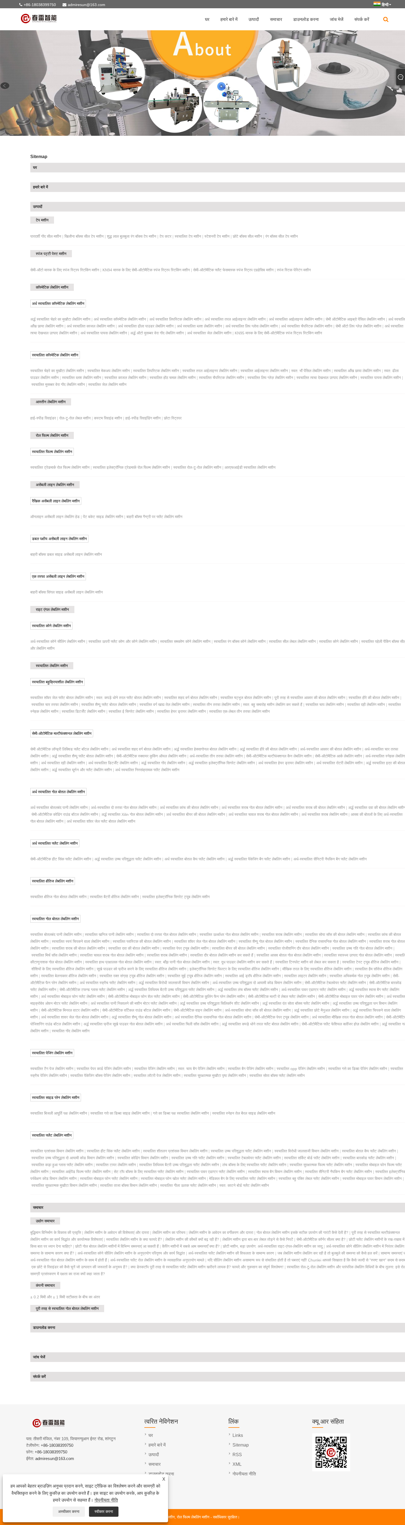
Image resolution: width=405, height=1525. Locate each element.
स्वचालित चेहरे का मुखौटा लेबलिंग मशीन (57, 371)
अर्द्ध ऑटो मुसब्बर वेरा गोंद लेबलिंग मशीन (157, 333)
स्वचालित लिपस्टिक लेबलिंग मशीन (156, 371)
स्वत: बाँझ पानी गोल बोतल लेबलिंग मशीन (182, 962)
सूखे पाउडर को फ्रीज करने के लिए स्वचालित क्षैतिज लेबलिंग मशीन (141, 969)
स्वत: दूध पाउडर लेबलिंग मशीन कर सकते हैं (242, 962)
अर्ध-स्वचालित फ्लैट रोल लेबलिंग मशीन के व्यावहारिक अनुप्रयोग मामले (157, 1260)
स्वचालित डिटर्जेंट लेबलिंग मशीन (83, 711)
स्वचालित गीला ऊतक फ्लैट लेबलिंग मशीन (188, 1185)
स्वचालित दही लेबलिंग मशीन (366, 704)
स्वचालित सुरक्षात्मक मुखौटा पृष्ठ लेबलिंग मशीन (215, 1075)
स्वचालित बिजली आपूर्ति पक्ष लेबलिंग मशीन (58, 1113)
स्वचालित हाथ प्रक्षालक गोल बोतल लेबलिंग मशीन (118, 962)
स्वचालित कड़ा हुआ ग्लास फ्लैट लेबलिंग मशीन (62, 1165)
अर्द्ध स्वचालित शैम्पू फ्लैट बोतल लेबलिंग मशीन (82, 756)
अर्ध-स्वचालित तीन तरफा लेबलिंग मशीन (216, 756)
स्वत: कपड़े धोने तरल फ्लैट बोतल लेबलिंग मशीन (128, 697)
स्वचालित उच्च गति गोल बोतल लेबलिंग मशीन (362, 948)
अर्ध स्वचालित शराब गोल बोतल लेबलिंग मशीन (252, 807)
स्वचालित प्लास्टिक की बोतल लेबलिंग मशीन (142, 941)
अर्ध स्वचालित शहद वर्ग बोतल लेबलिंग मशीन (141, 749)
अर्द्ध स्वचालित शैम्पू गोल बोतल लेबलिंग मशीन (141, 1017)
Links (238, 1435)
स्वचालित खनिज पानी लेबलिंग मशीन (109, 934)
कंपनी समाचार (45, 1285)
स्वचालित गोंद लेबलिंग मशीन (71, 1031)
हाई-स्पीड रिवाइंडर (43, 418)
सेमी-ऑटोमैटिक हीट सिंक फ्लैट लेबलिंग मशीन (60, 859)
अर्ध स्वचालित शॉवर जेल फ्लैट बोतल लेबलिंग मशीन (101, 821)
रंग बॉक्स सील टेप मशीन (281, 236)
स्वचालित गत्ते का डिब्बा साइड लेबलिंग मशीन (120, 1113)
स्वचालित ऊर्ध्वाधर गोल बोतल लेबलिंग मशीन (228, 934)
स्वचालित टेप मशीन (188, 236)
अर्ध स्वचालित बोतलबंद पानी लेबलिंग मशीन (59, 807)
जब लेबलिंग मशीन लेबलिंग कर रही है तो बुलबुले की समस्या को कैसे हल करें (327, 1253)
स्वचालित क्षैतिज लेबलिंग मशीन (52, 881)
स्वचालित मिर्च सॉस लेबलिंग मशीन (54, 955)
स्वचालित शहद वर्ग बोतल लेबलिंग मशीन (190, 697)
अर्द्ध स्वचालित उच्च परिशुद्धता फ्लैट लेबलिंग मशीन (127, 859)
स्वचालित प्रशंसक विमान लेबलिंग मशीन (56, 1151)
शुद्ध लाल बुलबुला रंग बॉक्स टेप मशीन (131, 236)
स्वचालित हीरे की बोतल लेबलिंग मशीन (374, 697)
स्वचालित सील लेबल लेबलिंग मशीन (292, 641)
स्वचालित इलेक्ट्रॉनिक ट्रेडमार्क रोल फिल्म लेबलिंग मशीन (131, 467)
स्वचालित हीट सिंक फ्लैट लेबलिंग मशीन (113, 1151)
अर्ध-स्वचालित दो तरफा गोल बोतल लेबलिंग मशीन (123, 807)
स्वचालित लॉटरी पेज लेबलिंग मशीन (157, 1075)
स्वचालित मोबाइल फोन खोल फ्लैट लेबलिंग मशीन (173, 1178)
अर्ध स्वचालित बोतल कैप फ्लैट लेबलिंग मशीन (194, 859)
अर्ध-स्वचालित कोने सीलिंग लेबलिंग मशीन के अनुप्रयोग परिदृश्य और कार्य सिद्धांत (131, 1253)
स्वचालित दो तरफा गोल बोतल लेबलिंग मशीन (166, 934)
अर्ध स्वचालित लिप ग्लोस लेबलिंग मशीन (251, 326)
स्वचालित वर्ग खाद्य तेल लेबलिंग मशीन (164, 704)
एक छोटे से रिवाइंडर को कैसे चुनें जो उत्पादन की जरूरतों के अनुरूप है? (79, 1267)
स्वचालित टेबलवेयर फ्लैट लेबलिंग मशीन (254, 1158)
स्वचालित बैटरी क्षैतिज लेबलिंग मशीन (114, 897)
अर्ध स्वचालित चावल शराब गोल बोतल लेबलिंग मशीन (263, 814)
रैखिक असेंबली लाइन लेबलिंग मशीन (56, 501)
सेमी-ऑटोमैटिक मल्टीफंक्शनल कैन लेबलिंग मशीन (279, 756)
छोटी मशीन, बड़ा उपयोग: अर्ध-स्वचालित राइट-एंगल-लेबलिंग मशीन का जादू (273, 1246)
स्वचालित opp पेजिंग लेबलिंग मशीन (301, 1068)
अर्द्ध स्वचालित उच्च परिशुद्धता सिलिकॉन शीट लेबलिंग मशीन (219, 1003)
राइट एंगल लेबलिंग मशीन (52, 609)
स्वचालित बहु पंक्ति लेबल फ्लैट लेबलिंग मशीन (309, 1178)
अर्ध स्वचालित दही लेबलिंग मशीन (63, 763)
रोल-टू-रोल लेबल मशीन (75, 418)
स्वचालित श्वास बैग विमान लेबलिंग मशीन (275, 1171)
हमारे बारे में (228, 19)
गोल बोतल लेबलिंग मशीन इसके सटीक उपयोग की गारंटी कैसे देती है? (302, 1232)
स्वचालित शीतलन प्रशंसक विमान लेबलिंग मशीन (175, 1151)
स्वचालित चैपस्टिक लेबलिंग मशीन (221, 377)
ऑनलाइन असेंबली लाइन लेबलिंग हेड (55, 516)
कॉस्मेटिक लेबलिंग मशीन (52, 287)
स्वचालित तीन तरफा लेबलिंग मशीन (216, 704)
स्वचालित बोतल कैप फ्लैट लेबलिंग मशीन (369, 1151)
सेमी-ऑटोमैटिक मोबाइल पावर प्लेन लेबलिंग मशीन (350, 996)
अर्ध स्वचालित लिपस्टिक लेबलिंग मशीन (175, 319)
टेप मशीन (42, 220)
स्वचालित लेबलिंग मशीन (52, 665)
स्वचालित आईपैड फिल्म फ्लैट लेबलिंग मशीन (81, 1171)
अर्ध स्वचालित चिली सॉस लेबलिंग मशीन (192, 1024)
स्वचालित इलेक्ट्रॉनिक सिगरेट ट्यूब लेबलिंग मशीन (176, 897)
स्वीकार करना (103, 1511)
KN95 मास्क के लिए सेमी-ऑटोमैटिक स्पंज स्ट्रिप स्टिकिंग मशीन (278, 333)
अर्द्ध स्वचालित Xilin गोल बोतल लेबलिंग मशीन (132, 814)
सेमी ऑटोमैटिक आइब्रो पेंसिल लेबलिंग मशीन (355, 319)
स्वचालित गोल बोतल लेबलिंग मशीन (55, 919)
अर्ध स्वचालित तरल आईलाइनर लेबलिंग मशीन (235, 319)
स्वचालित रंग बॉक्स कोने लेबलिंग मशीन (240, 641)
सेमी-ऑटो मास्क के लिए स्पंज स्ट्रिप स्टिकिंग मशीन (64, 270)
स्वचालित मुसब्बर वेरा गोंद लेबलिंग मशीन (58, 384)
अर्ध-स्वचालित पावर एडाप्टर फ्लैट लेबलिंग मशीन (313, 989)
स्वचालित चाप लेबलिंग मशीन (325, 704)
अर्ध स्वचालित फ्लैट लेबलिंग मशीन (55, 843)
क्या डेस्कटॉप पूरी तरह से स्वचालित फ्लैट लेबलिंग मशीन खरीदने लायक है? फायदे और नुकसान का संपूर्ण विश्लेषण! (207, 1267)
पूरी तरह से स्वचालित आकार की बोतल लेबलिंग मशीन (309, 697)
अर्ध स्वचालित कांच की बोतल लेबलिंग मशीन (189, 807)
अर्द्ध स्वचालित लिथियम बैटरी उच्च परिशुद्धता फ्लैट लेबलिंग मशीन (171, 989)
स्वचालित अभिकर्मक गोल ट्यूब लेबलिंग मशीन (360, 976)
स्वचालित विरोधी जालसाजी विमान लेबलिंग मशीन (306, 1151)
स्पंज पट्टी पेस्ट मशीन (51, 253)
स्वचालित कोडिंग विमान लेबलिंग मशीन (142, 1158)
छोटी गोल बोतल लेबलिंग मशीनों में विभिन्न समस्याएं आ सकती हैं (117, 1246)
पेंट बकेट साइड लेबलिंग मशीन (103, 516)
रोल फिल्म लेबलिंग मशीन (52, 435)
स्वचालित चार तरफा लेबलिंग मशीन (54, 704)
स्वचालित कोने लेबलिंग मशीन (51, 626)
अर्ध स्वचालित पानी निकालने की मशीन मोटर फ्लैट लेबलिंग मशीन (134, 1003)
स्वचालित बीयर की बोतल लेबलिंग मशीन (238, 948)
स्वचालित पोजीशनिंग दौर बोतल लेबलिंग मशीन (298, 948)
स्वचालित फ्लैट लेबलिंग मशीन (52, 1135)
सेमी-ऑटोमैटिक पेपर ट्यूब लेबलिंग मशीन (282, 1017)
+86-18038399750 (40, 4)
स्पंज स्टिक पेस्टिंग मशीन (294, 270)
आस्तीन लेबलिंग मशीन (51, 402)
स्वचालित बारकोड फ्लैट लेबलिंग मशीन (368, 1158)
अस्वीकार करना (68, 1511)
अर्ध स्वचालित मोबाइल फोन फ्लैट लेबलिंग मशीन (73, 996)
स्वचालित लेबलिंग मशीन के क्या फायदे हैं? (134, 1239)
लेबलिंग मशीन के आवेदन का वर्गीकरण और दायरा (221, 1232)
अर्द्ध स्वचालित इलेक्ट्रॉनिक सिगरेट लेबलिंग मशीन (221, 763)
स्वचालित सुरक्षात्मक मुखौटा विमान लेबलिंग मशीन (64, 1185)
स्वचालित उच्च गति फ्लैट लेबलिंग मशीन (197, 1158)
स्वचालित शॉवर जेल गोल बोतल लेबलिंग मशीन (204, 941)
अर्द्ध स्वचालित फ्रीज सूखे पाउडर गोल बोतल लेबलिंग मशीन (123, 1024)
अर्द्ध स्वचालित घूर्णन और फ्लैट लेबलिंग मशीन (82, 770)
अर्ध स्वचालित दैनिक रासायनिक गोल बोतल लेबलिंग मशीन (213, 1017)
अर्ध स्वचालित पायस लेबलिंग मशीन (103, 333)
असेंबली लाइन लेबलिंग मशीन (55, 485)
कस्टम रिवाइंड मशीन (108, 418)
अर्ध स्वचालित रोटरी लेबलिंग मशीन (339, 763)
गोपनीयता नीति (106, 1500)
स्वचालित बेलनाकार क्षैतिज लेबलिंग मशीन (68, 976)
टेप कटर (165, 236)
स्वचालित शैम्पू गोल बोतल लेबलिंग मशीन (265, 941)
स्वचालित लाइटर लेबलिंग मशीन (305, 976)
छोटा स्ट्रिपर (173, 418)
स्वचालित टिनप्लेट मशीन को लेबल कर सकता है (307, 962)
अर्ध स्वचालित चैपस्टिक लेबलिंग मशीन (306, 326)
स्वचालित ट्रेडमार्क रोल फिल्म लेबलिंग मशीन (60, 467)
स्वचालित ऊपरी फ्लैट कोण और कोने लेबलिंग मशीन (122, 641)
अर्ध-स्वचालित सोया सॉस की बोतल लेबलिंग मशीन (258, 1010)
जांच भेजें (336, 19)
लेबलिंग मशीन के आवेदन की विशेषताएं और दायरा (116, 1232)
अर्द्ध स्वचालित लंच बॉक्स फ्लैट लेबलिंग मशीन (248, 989)
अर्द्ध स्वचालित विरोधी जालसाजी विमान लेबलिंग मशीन (174, 982)
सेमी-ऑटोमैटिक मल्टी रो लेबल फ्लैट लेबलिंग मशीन (281, 996)
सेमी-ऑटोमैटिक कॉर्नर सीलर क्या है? (320, 1239)
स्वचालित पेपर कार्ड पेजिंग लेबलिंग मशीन (104, 1068)
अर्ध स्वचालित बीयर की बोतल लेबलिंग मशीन (195, 814)
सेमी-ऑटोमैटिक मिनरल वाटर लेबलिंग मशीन (70, 1010)
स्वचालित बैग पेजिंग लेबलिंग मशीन (250, 1068)
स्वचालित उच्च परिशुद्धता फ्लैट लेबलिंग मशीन (241, 1151)
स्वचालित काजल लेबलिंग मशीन (125, 377)
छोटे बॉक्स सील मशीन (247, 236)
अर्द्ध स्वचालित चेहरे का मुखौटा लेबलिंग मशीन (60, 319)
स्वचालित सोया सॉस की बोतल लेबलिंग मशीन (334, 934)
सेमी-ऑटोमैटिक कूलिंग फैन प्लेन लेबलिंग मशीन (214, 996)
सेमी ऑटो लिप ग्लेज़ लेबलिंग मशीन (358, 326)
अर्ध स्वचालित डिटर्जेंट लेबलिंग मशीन (113, 763)
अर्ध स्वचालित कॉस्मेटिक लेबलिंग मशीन (58, 303)
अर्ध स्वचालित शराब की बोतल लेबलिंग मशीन (315, 807)
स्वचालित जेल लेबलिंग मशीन (107, 384)
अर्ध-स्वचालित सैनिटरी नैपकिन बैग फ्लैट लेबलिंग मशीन (330, 859)
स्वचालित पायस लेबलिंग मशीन (380, 377)
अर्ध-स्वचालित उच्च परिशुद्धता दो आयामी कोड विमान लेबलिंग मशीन (256, 982)
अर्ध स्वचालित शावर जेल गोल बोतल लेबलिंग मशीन (74, 1017)
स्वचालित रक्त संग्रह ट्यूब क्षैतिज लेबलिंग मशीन (131, 976)
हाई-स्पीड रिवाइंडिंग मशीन (143, 418)
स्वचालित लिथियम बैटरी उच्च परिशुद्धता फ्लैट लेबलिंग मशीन (179, 1165)
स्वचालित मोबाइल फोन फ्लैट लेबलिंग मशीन (108, 1178)
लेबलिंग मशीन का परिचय (168, 1232)
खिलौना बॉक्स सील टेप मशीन (84, 236)
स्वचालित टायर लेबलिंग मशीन (116, 1165)
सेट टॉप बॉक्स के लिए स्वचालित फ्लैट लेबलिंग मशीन (148, 1171)
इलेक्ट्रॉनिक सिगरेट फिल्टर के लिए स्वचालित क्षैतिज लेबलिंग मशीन (234, 969)
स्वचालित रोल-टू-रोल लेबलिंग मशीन (197, 467)
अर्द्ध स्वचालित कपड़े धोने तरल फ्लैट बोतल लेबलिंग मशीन (260, 1024)
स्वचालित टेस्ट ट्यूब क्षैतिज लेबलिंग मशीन (370, 962)
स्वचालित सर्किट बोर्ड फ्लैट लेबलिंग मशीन (311, 1158)
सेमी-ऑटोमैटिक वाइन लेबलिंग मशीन (198, 1010)
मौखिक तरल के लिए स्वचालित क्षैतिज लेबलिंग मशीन (317, 969)
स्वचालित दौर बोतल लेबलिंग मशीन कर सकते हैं (221, 955)
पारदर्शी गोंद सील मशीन (45, 236)
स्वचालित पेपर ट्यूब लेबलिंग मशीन (186, 948)
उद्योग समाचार (45, 1221)
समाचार (276, 19)
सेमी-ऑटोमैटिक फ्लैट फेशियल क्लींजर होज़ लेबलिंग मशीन (340, 1024)
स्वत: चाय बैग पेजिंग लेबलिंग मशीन (201, 1068)
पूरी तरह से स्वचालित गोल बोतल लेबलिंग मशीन (67, 1308)
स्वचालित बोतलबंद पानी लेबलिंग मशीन (56, 934)
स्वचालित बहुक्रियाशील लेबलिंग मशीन (57, 682)
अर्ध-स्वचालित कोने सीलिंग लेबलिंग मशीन (57, 641)
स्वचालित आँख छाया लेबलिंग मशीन (357, 371)
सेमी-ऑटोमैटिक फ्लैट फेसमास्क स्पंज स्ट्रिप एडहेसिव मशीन (233, 270)
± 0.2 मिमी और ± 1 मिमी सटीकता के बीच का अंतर (65, 1297)
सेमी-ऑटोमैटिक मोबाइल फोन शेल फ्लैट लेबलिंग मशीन (144, 996)
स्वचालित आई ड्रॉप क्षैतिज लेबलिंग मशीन (253, 976)
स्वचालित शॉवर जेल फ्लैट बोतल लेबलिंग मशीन (61, 697)
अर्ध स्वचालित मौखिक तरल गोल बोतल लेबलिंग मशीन (347, 1017)
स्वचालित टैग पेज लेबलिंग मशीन (51, 1068)
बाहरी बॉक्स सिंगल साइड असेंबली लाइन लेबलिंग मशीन (66, 592)
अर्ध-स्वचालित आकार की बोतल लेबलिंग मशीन (330, 749)
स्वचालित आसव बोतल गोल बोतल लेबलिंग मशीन (288, 955)
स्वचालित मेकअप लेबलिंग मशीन (108, 371)
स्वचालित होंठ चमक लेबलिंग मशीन (173, 377)
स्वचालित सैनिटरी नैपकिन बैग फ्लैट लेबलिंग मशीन (338, 1171)
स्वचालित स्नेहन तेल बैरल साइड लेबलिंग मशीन (243, 1113)
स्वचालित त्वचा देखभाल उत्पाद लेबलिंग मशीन (326, 377)
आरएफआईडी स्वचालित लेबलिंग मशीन (250, 467)
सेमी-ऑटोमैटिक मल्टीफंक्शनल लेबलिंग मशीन (61, 733)
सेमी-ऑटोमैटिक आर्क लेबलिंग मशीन (338, 756)
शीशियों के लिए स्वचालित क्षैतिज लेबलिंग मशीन (62, 969)
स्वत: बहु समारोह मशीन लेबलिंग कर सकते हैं (272, 704)
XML (237, 1464)
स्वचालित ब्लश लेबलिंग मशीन (81, 377)
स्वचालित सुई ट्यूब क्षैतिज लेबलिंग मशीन (195, 976)
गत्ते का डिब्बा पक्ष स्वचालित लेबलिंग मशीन (181, 1113)
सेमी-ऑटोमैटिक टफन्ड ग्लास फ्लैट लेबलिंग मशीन (92, 989)
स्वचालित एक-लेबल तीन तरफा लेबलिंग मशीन (239, 711)
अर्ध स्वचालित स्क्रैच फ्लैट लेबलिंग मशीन (107, 982)
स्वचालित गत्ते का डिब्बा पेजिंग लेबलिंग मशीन (357, 1068)
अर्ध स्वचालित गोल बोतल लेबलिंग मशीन (58, 792)
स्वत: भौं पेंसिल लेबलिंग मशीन (311, 371)
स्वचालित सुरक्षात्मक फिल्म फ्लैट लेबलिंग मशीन (321, 1165)
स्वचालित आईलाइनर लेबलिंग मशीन (264, 371)
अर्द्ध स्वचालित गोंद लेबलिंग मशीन (163, 763)
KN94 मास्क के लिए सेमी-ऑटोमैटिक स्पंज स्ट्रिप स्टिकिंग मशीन (146, 270)
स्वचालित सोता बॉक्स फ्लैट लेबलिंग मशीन (277, 1075)
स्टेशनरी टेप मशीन (216, 236)
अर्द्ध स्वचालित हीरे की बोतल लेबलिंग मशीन (268, 749)
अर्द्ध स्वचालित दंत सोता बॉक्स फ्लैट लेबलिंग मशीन (295, 1003)
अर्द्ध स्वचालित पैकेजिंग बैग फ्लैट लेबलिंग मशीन (259, 859)
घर (207, 19)
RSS (237, 1454)
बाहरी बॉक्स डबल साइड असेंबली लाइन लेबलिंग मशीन (66, 554)
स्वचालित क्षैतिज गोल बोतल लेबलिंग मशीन (58, 897)
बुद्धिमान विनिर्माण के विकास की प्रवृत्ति (55, 1232)
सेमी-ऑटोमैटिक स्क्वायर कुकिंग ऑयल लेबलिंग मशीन (151, 756)
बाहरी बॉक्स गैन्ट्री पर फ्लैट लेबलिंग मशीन (154, 516)
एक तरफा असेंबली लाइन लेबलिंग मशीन (58, 576)
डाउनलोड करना (306, 19)
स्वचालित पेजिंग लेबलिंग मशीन (52, 1053)
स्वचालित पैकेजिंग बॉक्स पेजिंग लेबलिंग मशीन (100, 1075)
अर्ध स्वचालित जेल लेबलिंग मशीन (209, 333)
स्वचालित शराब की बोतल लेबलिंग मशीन (78, 948)
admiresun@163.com (86, 4)
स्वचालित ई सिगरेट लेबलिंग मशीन (131, 711)
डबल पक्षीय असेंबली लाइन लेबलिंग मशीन (59, 539)
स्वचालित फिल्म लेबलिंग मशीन (52, 451)
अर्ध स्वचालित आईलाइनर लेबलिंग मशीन (295, 319)
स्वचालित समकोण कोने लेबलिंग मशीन (185, 641)
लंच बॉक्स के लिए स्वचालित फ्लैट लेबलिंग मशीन (254, 1165)
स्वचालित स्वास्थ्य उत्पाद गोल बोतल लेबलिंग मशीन (358, 955)
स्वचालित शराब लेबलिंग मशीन (282, 934)
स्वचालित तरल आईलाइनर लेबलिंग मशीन (209, 371)
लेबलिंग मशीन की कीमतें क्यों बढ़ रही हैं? (192, 1239)
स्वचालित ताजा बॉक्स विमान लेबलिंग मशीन (128, 1185)
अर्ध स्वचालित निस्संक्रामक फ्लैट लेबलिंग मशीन (147, 770)
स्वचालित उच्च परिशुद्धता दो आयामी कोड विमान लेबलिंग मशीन (72, 1158)
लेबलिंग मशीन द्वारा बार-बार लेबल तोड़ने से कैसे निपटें (257, 1239)
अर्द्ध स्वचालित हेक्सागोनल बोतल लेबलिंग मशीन (205, 749)
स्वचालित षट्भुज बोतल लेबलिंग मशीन (245, 697)
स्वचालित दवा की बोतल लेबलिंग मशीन (133, 948)
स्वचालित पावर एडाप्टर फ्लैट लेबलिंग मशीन (216, 1171)
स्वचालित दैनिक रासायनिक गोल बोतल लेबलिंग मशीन (330, 941)
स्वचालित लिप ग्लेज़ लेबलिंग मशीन (270, 377)
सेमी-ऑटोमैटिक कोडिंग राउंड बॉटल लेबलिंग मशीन (64, 814)
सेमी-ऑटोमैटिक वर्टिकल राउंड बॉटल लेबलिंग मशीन (136, 1010)
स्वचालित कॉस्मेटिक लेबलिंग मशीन (55, 355)
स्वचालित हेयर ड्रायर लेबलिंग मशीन (181, 711)
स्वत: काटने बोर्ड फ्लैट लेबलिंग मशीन (244, 1185)
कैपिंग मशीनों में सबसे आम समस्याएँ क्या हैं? (191, 1246)
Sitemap (241, 1445)
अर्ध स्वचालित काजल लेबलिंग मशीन (91, 326)
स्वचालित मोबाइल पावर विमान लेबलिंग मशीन (372, 1178)
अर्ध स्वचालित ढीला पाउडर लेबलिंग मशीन (146, 326)
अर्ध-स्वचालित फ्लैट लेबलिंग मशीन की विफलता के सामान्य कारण (231, 1253)
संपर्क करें (361, 19)
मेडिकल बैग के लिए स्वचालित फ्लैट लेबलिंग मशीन (242, 1178)
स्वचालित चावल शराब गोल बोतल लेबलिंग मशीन (112, 955)
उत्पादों (254, 19)
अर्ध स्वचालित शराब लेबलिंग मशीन (324, 814)
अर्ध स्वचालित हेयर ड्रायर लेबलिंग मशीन (285, 763)
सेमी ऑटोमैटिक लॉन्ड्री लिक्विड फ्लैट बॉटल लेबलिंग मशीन (69, 749)
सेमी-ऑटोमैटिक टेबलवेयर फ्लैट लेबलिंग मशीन (335, 982)
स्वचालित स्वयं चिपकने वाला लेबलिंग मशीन (80, 941)
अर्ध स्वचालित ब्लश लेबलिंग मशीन (199, 326)
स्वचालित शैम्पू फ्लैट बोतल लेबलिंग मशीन (108, 704)
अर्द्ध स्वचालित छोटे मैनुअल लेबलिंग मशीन (321, 1010)
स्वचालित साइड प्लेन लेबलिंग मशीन (55, 1097)
